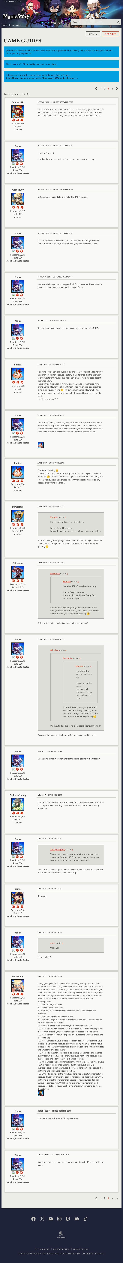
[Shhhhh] (22, 163)
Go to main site (11, 1)
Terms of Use (80, 1249)
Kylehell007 (18, 189)
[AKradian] (17, 572)
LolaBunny (17, 976)
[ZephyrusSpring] (17, 804)
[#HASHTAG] (22, 119)
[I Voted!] (18, 207)
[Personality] (18, 119)
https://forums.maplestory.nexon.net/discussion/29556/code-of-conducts (42, 78)
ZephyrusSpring (17, 795)
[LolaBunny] (17, 985)
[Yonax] (17, 155)
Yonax (18, 146)
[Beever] (41, 1093)
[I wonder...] (22, 812)
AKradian (18, 563)
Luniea (17, 364)
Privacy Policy (61, 1249)
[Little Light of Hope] (13, 163)
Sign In (92, 34)
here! (54, 64)
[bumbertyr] (17, 516)
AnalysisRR (18, 102)
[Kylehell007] (17, 199)
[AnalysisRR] (17, 111)
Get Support (42, 1249)
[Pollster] (22, 207)
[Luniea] (17, 374)
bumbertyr (17, 506)
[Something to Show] (13, 119)
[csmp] (17, 898)
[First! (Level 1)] (22, 382)
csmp (18, 889)
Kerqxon (54, 517)
